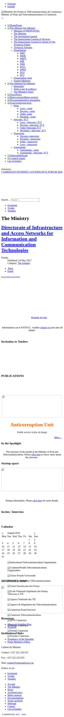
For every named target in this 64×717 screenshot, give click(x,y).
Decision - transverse (30, 139)
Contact (11, 706)
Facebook (12, 205)
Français (11, 3)
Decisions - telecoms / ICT (33, 130)
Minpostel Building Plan (19, 624)
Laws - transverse (28, 144)
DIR (22, 61)
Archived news (14, 692)
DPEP (23, 69)
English (11, 6)
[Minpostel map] (32, 612)
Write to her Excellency (25, 89)
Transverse (19, 133)
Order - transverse (28, 141)
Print (10, 268)
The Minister (20, 33)
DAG (22, 67)
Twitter (10, 208)
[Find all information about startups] (32, 490)
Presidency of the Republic (20, 639)
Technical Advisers (23, 47)
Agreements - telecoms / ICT (34, 152)
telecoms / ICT (21, 119)
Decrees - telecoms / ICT (32, 125)
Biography (19, 86)
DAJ (22, 72)
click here (36, 454)
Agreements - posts (29, 150)
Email (10, 271)
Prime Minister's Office (18, 642)
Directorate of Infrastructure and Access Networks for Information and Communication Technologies (31, 239)
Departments (20, 50)
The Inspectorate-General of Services (32, 39)
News (10, 689)
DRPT (23, 58)
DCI (22, 75)
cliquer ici (45, 327)
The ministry (24, 263)
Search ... (5, 199)
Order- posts (26, 114)
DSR (22, 64)
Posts (16, 105)
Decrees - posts (27, 111)
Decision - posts (28, 116)
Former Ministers (22, 80)
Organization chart (23, 78)
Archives (11, 627)
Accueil (11, 684)
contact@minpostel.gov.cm (20, 663)
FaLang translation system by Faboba (10, 277)
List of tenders (14, 161)
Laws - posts (26, 108)
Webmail (11, 703)
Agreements (19, 147)
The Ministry (13, 687)
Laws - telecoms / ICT (31, 122)
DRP (22, 53)
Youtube (11, 211)
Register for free (39, 317)
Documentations (15, 698)
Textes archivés (15, 700)
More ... (58, 437)
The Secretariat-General (25, 36)
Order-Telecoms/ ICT (30, 128)
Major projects (14, 695)
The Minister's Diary (24, 92)
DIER (23, 56)
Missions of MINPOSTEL (27, 31)
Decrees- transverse (29, 136)
